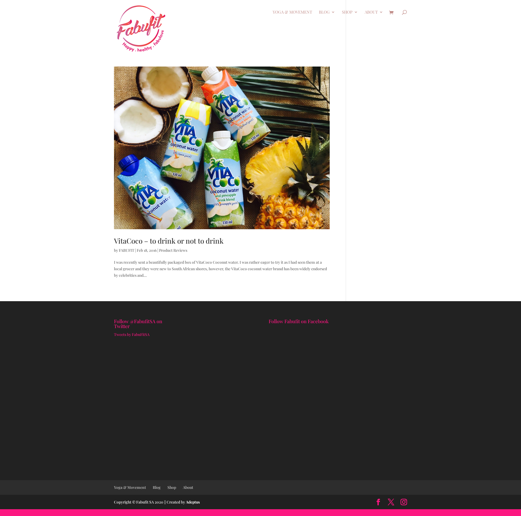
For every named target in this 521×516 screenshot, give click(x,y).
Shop (347, 12)
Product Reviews (173, 250)
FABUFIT (126, 250)
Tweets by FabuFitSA (132, 334)
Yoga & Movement (292, 12)
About (371, 12)
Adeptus (193, 502)
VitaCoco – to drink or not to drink (169, 241)
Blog (324, 12)
